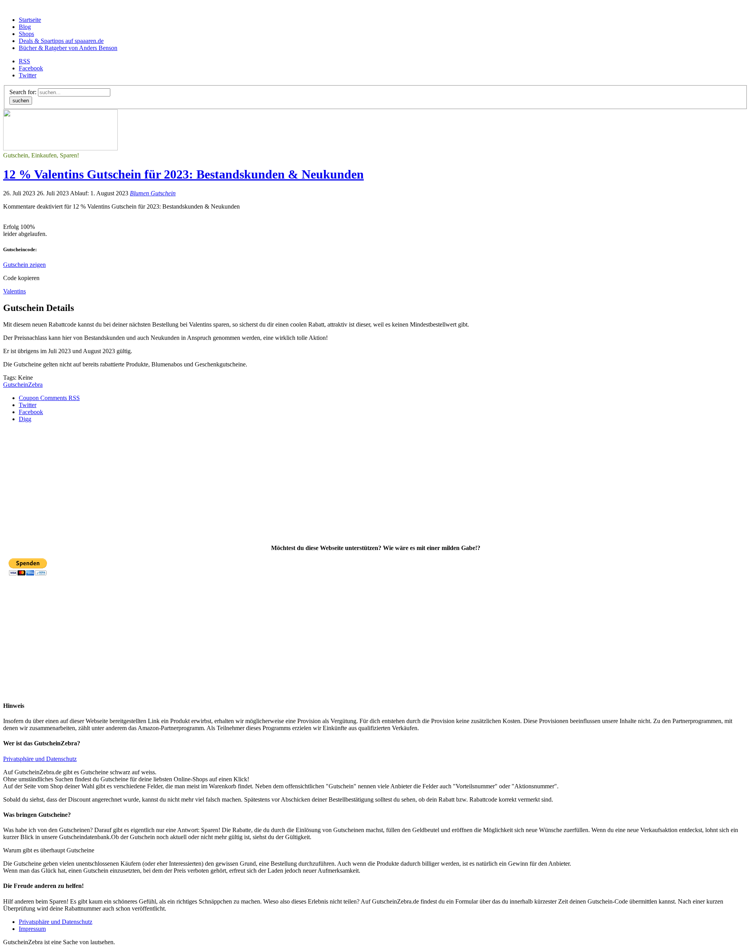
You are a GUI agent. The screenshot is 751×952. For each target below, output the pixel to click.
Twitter (27, 75)
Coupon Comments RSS (49, 398)
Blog (25, 26)
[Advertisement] (238, 483)
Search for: (22, 92)
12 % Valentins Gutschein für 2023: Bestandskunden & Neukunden (183, 174)
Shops (26, 33)
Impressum (32, 928)
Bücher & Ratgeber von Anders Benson (68, 48)
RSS (24, 61)
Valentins (14, 291)
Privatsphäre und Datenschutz (40, 759)
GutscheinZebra (23, 384)
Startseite (30, 19)
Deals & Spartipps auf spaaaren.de (61, 41)
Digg (25, 419)
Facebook (31, 68)
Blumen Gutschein (153, 193)
